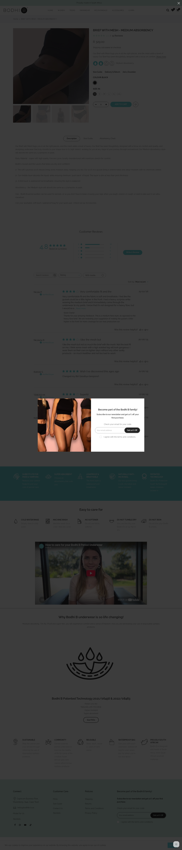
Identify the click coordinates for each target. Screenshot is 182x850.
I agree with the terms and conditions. (119, 437)
